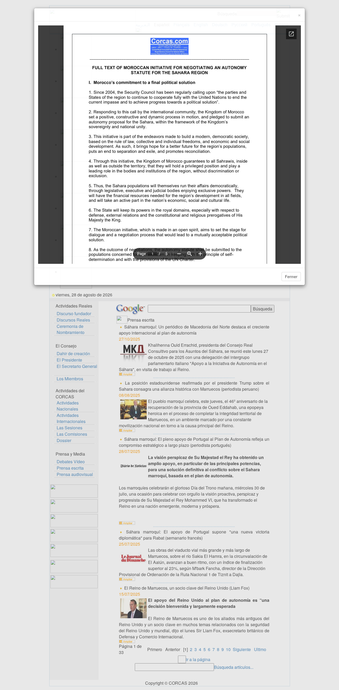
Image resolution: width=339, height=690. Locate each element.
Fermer (291, 276)
